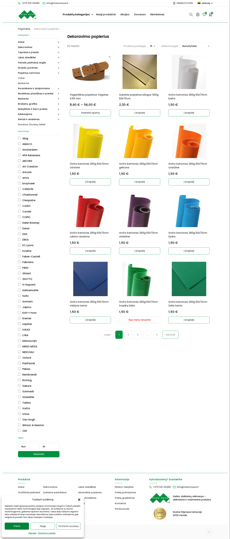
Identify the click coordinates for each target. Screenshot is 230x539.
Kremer (26, 318)
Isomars (27, 301)
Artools (27, 172)
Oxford (26, 358)
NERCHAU (28, 352)
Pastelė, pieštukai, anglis (32, 62)
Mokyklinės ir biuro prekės (32, 109)
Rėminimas (157, 14)
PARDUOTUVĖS (185, 3)
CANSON (27, 189)
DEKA (25, 239)
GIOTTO (27, 279)
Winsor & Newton (33, 425)
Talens (26, 403)
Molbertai (23, 83)
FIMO (25, 268)
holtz (25, 296)
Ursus (25, 414)
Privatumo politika (47, 533)
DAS (24, 234)
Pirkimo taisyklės (124, 487)
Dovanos (140, 14)
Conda (26, 211)
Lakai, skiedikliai (27, 57)
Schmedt (28, 391)
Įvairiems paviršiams (54, 492)
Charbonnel (29, 194)
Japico (26, 307)
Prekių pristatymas (125, 492)
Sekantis (170, 334)
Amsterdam (30, 150)
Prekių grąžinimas (125, 497)
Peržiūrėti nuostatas (68, 526)
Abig (25, 138)
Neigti (43, 526)
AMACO (27, 144)
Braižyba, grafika (27, 103)
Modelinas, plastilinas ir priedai (35, 93)
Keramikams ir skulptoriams (34, 88)
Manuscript (29, 341)
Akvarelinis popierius (90, 492)
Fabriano (28, 262)
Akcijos (124, 14)
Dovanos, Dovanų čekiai (31, 124)
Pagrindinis (24, 28)
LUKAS (26, 329)
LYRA (25, 335)
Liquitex (27, 324)
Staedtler (28, 397)
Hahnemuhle (30, 290)
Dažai (21, 42)
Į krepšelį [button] (140, 112)
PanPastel (28, 363)
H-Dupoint (29, 284)
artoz (25, 178)
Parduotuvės (122, 508)
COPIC (26, 217)
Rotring (27, 380)
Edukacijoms (25, 114)
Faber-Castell (31, 256)
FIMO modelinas (87, 497)
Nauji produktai (106, 14)
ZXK (24, 431)
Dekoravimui (25, 47)
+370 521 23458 (30, 3)
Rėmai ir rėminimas (29, 119)
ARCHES (27, 161)
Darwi (25, 228)
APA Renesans (31, 155)
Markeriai (23, 98)
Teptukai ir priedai (28, 52)
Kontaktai (120, 503)
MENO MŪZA (29, 346)
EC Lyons (27, 245)
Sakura (26, 386)
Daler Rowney (30, 223)
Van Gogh (28, 419)
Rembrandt (29, 374)
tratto (26, 408)
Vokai (21, 78)
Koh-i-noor (29, 313)
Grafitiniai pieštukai (29, 492)
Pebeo (26, 369)
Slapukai (32, 533)
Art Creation (30, 166)
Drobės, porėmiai (28, 67)
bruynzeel (28, 183)
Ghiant (26, 273)
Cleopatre (28, 200)
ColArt (26, 206)
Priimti (17, 526)
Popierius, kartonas (29, 73)
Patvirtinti (38, 454)
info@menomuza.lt (57, 3)
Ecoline (26, 251)
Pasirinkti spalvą (90, 112)
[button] (79, 499)
